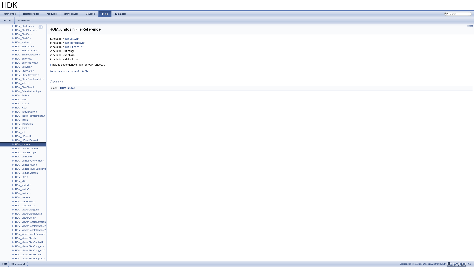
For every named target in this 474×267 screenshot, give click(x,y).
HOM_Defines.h (74, 42)
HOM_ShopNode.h (24, 46)
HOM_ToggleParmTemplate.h (30, 116)
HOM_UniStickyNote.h (26, 173)
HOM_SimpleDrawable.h (27, 54)
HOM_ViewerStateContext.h (29, 242)
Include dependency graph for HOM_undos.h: (78, 64)
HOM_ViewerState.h (25, 238)
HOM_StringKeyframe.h (27, 75)
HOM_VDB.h (21, 181)
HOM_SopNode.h (24, 58)
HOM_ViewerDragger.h (27, 209)
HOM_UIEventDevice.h (27, 140)
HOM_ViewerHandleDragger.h (30, 226)
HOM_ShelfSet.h (23, 34)
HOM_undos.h (22, 144)
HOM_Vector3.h (23, 189)
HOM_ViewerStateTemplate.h (30, 258)
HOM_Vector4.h (23, 193)
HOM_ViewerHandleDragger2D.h (32, 230)
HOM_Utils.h (21, 177)
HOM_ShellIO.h (23, 38)
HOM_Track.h (22, 128)
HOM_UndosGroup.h (25, 152)
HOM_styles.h (22, 83)
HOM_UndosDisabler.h (27, 148)
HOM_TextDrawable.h (26, 112)
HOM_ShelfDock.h (24, 26)
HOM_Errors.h (73, 46)
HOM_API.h (71, 38)
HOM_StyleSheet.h (24, 87)
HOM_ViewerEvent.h (25, 218)
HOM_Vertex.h (22, 197)
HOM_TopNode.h (24, 124)
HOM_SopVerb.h (23, 67)
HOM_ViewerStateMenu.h (28, 254)
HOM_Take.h (21, 99)
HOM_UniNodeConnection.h (29, 160)
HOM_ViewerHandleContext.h (30, 222)
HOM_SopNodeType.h (26, 63)
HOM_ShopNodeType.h (27, 50)
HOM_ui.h (20, 132)
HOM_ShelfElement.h (26, 30)
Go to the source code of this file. (69, 71)
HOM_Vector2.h (23, 185)
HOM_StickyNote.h (24, 71)
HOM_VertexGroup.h (25, 201)
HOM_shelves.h (23, 42)
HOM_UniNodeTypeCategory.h (30, 169)
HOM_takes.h (22, 103)
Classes (469, 26)
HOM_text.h (21, 107)
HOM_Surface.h (23, 95)
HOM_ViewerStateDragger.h (29, 246)
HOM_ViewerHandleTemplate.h (31, 234)
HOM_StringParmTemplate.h (29, 79)
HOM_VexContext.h (25, 205)
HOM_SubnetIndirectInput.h (29, 91)
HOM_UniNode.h (24, 156)
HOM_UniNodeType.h (26, 165)
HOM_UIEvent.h (23, 136)
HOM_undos (67, 88)
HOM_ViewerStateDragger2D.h (31, 250)
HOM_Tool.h (21, 120)
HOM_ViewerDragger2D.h (28, 213)
